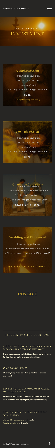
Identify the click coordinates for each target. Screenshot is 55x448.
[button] (49, 8)
